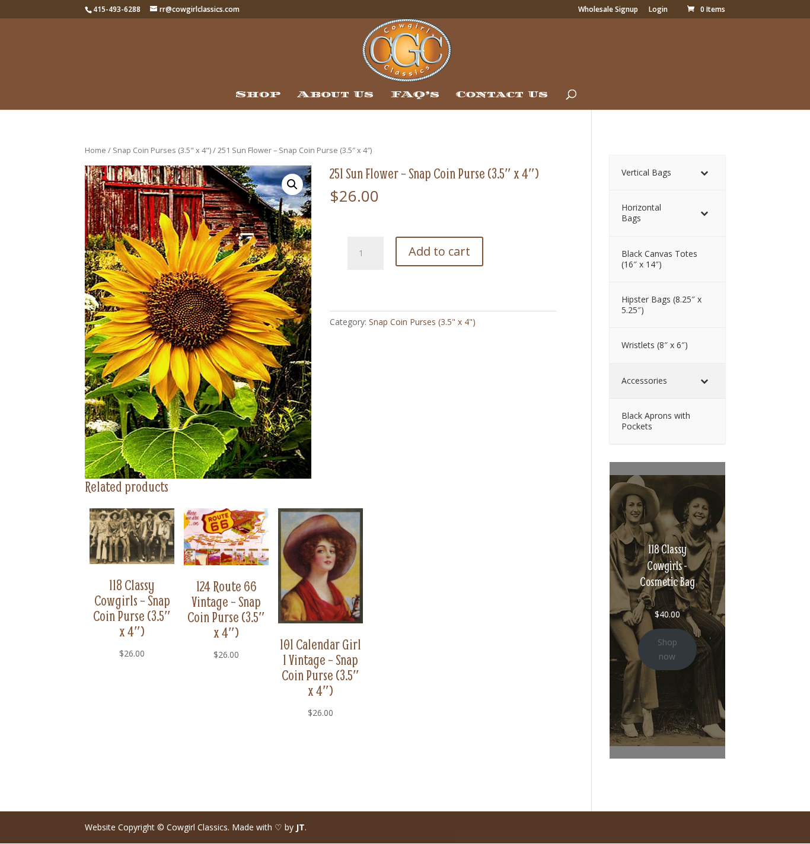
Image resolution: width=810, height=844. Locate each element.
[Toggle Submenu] (704, 172)
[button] (292, 184)
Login (658, 10)
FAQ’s (414, 95)
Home (95, 150)
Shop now (667, 649)
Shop (257, 95)
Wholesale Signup (608, 10)
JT (300, 827)
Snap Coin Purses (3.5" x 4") (162, 150)
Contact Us (502, 95)
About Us (335, 95)
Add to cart (439, 251)
